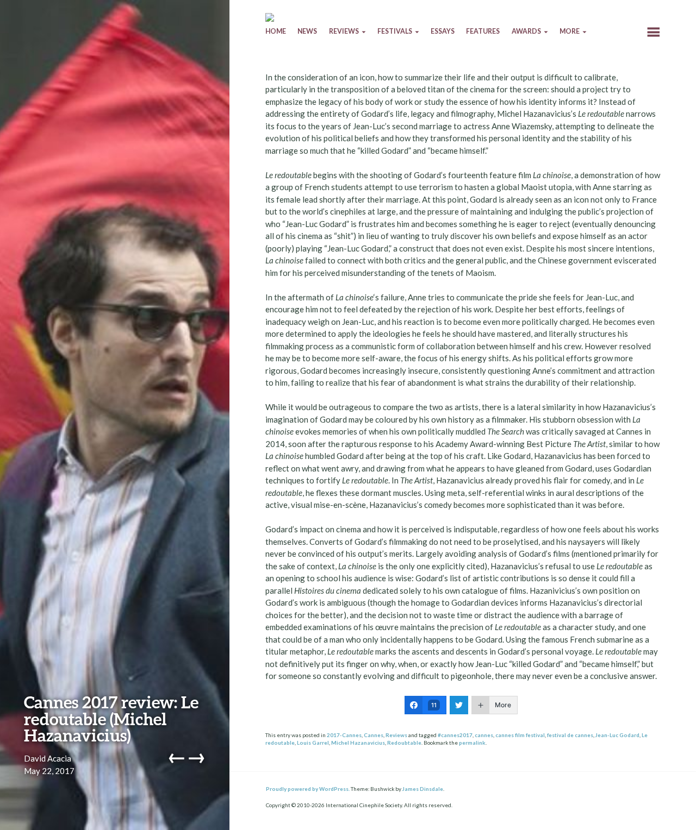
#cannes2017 (455, 735)
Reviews (396, 735)
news (307, 31)
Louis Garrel (313, 742)
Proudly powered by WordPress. (308, 788)
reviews (344, 31)
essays (443, 31)
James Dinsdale (422, 788)
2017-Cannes (344, 735)
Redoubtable (404, 742)
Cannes (373, 735)
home (275, 31)
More (570, 31)
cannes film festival (520, 735)
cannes (484, 735)
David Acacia (47, 758)
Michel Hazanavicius (358, 742)
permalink (472, 742)
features (483, 31)
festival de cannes (570, 735)
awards (526, 31)
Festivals (394, 31)
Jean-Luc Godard (617, 735)
